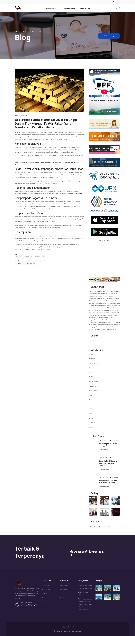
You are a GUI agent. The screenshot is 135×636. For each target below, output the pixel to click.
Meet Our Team (46, 590)
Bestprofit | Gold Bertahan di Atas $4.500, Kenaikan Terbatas (109, 463)
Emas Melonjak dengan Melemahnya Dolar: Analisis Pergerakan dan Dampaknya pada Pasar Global (48, 163)
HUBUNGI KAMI (84, 8)
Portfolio (62, 594)
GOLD (90, 372)
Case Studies (63, 598)
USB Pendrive (92, 423)
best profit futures (28, 257)
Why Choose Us (64, 590)
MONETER (91, 395)
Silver (90, 413)
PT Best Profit (28, 260)
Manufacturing (92, 386)
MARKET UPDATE (93, 391)
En (118, 2)
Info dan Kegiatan (93, 381)
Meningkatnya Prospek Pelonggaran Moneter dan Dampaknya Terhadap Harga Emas (52, 156)
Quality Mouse (92, 409)
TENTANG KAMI (50, 8)
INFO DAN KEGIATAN (67, 8)
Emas (44, 257)
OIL (90, 404)
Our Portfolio (45, 594)
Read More (105, 450)
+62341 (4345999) (29, 605)
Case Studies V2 (64, 602)
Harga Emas (19, 260)
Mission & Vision (64, 585)
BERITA (91, 354)
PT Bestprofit (19, 263)
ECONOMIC (92, 359)
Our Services (45, 585)
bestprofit (37, 257)
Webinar (91, 427)
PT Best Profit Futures (39, 260)
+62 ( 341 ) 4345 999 (85, 585)
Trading (91, 418)
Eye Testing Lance (93, 363)
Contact (44, 598)
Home (105, 36)
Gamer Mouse (92, 368)
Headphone (92, 377)
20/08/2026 (104, 477)
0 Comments (115, 440)
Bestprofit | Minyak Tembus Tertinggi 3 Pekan (108, 445)
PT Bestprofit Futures (30, 263)
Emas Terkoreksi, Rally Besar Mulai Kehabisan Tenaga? (108, 482)
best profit (78, 194)
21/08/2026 (104, 440)
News (90, 400)
